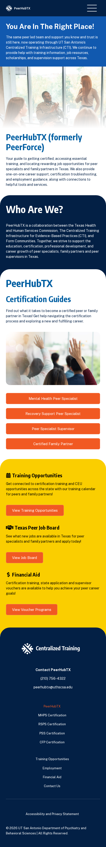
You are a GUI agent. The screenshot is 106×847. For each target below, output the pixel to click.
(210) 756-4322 (53, 678)
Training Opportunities (52, 759)
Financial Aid (52, 777)
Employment (52, 768)
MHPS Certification (52, 715)
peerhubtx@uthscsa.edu (53, 687)
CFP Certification (52, 742)
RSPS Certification (52, 724)
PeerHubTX (52, 706)
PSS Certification (52, 733)
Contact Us (52, 786)
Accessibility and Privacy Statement (52, 814)
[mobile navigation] (92, 8)
